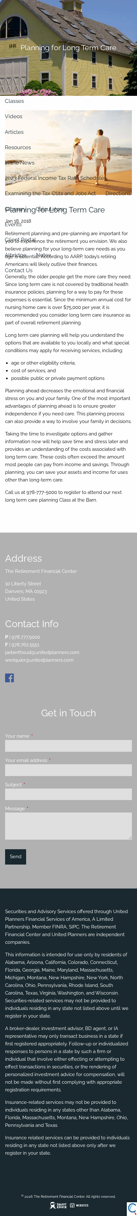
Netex (43, 255)
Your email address (49, 760)
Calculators (50, 209)
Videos (13, 116)
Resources (18, 147)
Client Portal (20, 239)
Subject (36, 785)
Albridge (15, 255)
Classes (14, 101)
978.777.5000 (25, 637)
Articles (14, 132)
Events (13, 224)
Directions (118, 193)
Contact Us (18, 270)
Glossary (15, 209)
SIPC (74, 927)
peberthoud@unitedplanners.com (42, 652)
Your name (40, 736)
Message (38, 809)
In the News (19, 162)
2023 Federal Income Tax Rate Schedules (56, 178)
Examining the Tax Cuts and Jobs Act (50, 193)
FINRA (59, 927)
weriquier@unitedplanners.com (39, 660)
